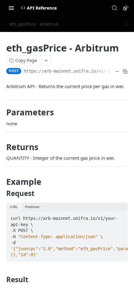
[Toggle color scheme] (126, 8)
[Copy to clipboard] (125, 71)
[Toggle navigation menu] (11, 8)
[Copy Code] (120, 216)
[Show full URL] (117, 71)
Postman (32, 206)
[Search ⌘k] (114, 8)
